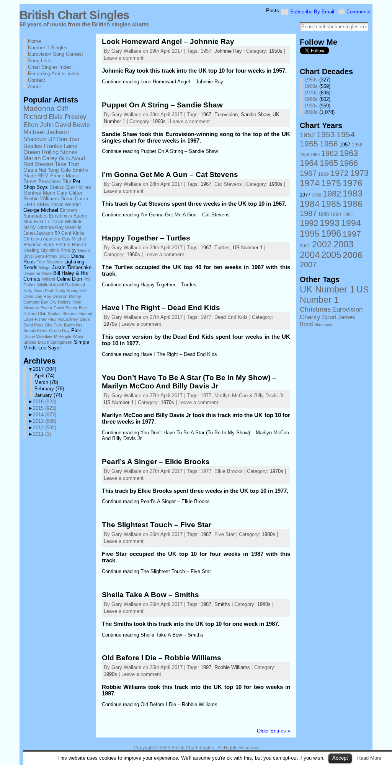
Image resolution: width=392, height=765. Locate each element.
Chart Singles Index (50, 67)
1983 (353, 193)
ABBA (43, 204)
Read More (369, 758)
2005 (331, 255)
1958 (357, 145)
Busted (85, 313)
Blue (83, 307)
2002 (322, 244)
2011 (42, 434)
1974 (310, 183)
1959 (304, 154)
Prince (57, 176)
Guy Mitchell (75, 238)
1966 (349, 163)
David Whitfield (67, 221)
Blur (66, 181)
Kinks (78, 233)
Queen (31, 152)
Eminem (68, 210)
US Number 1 (248, 247)
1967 (206, 114)
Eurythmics (60, 216)
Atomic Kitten (35, 330)
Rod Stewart (38, 164)
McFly (29, 227)
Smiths (80, 170)
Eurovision (226, 114)
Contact (36, 80)
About (34, 86)
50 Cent (63, 233)
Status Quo (62, 187)
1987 (206, 534)
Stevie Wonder (66, 204)
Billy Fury (53, 325)
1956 (329, 143)
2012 (44, 427)
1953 (326, 134)
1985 (331, 204)
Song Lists (40, 60)
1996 (331, 233)
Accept (340, 758)
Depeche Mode (37, 273)
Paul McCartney (63, 319)
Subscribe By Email (312, 12)
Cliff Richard (45, 112)
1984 (310, 204)
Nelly (28, 290)
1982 (332, 193)
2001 (305, 246)
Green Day (59, 330)
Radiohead (75, 285)
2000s (311, 112)
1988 (323, 214)
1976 (353, 183)
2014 (44, 414)
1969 (323, 174)
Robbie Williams (41, 198)
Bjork (48, 244)
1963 (349, 153)
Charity (310, 317)
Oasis (30, 170)
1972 (339, 173)
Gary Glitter (69, 193)
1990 (335, 214)
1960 (315, 154)
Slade (29, 176)
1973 (359, 173)
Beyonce (32, 244)
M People (62, 336)
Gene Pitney (45, 256)
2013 (44, 421)
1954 (345, 134)
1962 (329, 153)
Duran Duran (74, 198)
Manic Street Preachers (51, 178)
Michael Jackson (46, 132)
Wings (45, 267)
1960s (159, 121)
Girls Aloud (72, 158)
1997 (206, 667)
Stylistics (50, 250)
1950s (276, 51)
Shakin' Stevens (63, 313)
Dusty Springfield (70, 290)
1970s (110, 324)
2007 (308, 264)
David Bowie (72, 125)
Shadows (35, 139)
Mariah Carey (40, 158)
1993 (330, 223)
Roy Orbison (55, 296)
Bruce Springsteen (55, 342)
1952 (307, 135)
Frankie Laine (60, 146)
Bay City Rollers (56, 302)
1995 (310, 234)
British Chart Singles (74, 15)
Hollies (83, 187)
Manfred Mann (39, 193)
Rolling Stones (60, 152)
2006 (353, 255)
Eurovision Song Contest (55, 54)
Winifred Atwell (50, 285)
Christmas (315, 309)
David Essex (65, 307)
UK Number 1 (327, 289)
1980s (268, 534)
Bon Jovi (68, 139)
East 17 (42, 221)
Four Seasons (49, 262)
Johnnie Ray (50, 227)
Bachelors (73, 325)
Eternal (63, 244)
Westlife (73, 227)
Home (34, 41)
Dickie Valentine (37, 336)
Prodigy (68, 250)
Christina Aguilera (41, 238)
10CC (64, 256)
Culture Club (34, 313)
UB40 (29, 204)
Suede (80, 216)
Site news (323, 324)
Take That (67, 164)
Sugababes (35, 216)
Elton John (38, 124)
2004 (310, 255)
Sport (329, 316)
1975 (331, 183)
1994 (351, 223)
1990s (110, 674)
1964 (309, 163)
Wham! (48, 279)
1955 (309, 143)
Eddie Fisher (35, 319)
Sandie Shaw (255, 114)
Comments (358, 12)
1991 (348, 214)
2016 (44, 401)
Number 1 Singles (47, 47)
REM (43, 176)
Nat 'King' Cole (55, 170)
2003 (343, 244)
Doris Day (32, 296)
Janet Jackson (38, 233)
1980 (316, 195)
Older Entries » (273, 731)
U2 (52, 139)
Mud (28, 221)
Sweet (46, 307)
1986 (353, 204)
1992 (309, 223)
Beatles (32, 146)
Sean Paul (43, 290)
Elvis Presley (68, 116)
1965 (329, 163)
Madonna (39, 108)
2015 (44, 408)
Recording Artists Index (54, 73)
